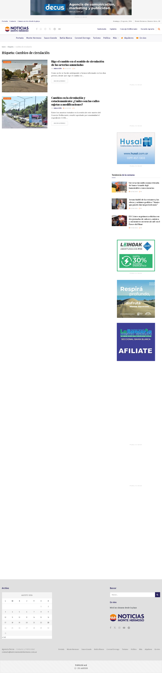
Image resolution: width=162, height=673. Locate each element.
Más (115, 38)
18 (12, 622)
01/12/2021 (67, 108)
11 (12, 617)
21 (34, 622)
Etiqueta (10, 47)
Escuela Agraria (147, 29)
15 (41, 617)
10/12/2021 (67, 68)
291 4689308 (82, 668)
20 (27, 622)
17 (5, 622)
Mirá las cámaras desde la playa (123, 607)
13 (26, 617)
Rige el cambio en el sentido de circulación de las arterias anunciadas (77, 63)
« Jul (4, 637)
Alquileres (129, 38)
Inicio (4, 47)
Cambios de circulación (23, 47)
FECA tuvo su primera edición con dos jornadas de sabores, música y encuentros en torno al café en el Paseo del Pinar (144, 220)
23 (48, 622)
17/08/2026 (134, 228)
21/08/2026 (133, 208)
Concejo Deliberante (128, 29)
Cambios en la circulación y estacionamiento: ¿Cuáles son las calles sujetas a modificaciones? (75, 101)
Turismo (96, 38)
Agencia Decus (8, 649)
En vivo (143, 38)
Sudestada (101, 29)
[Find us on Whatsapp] (41, 29)
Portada (5, 21)
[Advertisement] (136, 66)
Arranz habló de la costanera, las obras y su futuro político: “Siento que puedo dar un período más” (144, 202)
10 (5, 617)
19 (19, 622)
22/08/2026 (134, 191)
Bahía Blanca (66, 38)
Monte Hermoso (33, 38)
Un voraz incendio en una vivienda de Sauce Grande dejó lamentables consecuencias (144, 185)
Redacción (58, 68)
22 (41, 622)
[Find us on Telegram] (55, 29)
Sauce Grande (50, 38)
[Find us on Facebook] (36, 29)
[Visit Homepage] (17, 29)
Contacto (12, 21)
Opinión (113, 29)
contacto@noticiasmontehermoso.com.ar (19, 652)
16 (48, 617)
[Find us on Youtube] (59, 29)
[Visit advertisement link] (81, 7)
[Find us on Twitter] (50, 29)
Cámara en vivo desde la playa (29, 21)
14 (34, 617)
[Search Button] (159, 29)
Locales (7, 62)
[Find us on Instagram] (45, 29)
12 (19, 617)
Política (106, 38)
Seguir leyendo (61, 81)
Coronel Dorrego (82, 38)
